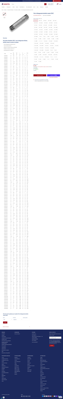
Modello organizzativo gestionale (7, 344)
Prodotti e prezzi (4, 339)
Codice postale (25, 317)
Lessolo (28, 361)
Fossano (28, 360)
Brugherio (16, 357)
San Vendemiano (42, 378)
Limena (41, 365)
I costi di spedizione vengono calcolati (42, 66)
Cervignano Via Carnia (5, 360)
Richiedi (52, 345)
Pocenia (3, 369)
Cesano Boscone (17, 358)
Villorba (41, 390)
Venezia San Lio (42, 385)
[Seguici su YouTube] (28, 396)
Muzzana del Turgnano (5, 367)
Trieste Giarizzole (4, 379)
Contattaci (3, 333)
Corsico (16, 360)
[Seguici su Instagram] (24, 396)
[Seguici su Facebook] (21, 396)
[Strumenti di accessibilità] (3, 397)
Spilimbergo (3, 375)
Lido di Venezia (42, 364)
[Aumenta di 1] (39, 72)
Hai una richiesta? (17, 333)
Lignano (3, 364)
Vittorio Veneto (42, 389)
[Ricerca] (45, 4)
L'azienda (3, 335)
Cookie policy (4, 347)
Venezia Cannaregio (43, 383)
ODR (2, 351)
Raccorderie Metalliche (37, 15)
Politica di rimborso (6, 326)
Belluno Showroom (43, 360)
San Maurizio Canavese (30, 365)
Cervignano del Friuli (5, 358)
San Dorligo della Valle (5, 372)
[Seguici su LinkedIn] (29, 396)
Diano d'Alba (29, 358)
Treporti (41, 382)
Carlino (3, 357)
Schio (41, 379)
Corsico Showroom (17, 361)
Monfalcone (3, 365)
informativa (58, 340)
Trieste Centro (4, 378)
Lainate (16, 364)
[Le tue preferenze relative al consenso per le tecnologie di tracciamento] (1, 398)
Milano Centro (17, 367)
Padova (41, 371)
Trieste (3, 376)
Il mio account (50, 4)
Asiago (41, 357)
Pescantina (42, 372)
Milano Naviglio (17, 369)
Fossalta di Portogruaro (43, 361)
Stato (4, 317)
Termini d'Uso (4, 348)
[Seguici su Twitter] (23, 396)
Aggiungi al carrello (40, 75)
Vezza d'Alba (29, 371)
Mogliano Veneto (42, 367)
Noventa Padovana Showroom (44, 368)
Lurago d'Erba (17, 365)
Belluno (41, 358)
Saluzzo (28, 364)
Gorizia (3, 361)
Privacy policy (4, 345)
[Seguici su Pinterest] (26, 396)
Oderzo (41, 369)
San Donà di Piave (43, 376)
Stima (5, 322)
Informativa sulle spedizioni (6, 352)
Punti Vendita (4, 336)
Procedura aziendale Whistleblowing (5, 343)
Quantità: (34, 70)
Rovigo (41, 375)
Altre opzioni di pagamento (54, 77)
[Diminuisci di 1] (34, 72)
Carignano (29, 357)
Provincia (14, 317)
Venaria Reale (29, 369)
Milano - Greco (17, 368)
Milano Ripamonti (17, 371)
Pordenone (3, 371)
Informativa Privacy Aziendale (6, 340)
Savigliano (28, 367)
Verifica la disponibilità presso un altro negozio (42, 80)
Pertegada (3, 368)
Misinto (16, 372)
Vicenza (41, 386)
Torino (28, 368)
